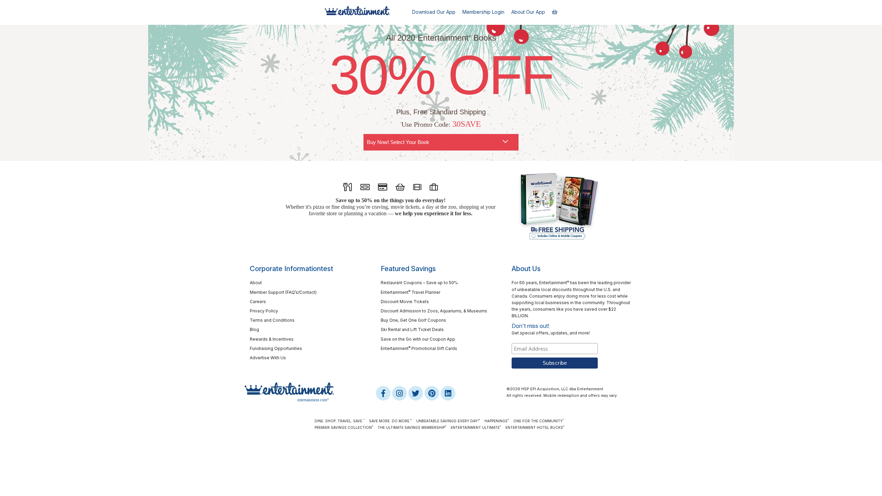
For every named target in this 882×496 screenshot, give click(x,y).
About (256, 282)
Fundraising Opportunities (276, 348)
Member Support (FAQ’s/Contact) (283, 292)
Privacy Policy (264, 310)
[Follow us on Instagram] (400, 393)
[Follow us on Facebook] (384, 393)
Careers (258, 301)
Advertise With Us (268, 357)
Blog (254, 329)
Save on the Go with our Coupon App (418, 339)
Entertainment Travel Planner (410, 292)
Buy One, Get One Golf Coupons (413, 320)
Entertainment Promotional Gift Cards (419, 348)
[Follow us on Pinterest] (432, 393)
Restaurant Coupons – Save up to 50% (419, 282)
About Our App (528, 12)
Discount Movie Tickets (405, 301)
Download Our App (433, 12)
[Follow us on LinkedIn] (447, 393)
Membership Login (483, 12)
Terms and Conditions (272, 320)
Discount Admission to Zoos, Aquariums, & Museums (434, 310)
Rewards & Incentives (272, 339)
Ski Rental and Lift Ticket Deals (412, 329)
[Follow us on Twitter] (416, 393)
